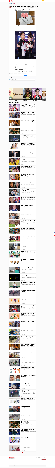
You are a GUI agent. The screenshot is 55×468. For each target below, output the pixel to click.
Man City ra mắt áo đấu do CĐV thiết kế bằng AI (28, 283)
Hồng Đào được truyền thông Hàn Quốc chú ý (28, 135)
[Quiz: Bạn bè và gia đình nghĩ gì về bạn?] (14, 231)
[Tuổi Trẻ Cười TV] (44, 457)
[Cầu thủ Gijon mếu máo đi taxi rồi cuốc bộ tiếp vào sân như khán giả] (14, 432)
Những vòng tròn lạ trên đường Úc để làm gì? (28, 336)
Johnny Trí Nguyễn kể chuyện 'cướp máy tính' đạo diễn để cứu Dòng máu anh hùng (28, 121)
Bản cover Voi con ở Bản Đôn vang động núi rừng (28, 445)
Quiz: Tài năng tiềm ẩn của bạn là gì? (27, 398)
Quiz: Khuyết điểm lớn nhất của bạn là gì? (27, 367)
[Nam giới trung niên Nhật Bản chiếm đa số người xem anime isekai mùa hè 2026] (14, 386)
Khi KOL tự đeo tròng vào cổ (25, 437)
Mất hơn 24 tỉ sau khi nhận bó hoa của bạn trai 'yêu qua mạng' (27, 98)
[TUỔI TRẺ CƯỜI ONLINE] (12, 458)
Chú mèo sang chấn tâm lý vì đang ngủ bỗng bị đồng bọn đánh (28, 244)
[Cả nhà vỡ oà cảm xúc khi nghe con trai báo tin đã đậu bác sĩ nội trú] (14, 393)
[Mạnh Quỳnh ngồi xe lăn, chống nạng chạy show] (14, 115)
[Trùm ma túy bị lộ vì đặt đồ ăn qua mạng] (14, 332)
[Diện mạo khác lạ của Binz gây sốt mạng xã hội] (14, 200)
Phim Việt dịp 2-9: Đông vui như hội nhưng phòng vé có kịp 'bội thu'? (27, 128)
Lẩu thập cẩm (25, 100)
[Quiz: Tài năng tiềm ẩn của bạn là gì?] (14, 401)
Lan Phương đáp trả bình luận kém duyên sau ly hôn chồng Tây (28, 190)
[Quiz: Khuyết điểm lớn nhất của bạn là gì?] (14, 370)
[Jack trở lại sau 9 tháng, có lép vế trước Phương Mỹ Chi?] (14, 177)
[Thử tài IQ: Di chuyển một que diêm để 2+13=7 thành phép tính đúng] (14, 277)
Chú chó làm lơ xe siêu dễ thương (26, 352)
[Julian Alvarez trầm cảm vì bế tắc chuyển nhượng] (14, 308)
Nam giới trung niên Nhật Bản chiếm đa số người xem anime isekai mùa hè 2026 (27, 384)
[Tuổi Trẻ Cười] (54, 234)
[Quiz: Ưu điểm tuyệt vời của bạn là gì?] (14, 301)
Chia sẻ (25, 75)
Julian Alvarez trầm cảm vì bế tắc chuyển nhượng (27, 306)
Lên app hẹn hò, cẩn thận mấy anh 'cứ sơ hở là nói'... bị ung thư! (28, 376)
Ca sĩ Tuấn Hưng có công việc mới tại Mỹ (27, 166)
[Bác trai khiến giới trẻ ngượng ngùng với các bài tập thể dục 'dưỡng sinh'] (14, 270)
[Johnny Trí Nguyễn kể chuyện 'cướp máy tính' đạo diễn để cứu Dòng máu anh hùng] (14, 123)
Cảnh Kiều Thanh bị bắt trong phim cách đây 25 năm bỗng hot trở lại (28, 182)
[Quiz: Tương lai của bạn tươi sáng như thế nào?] (14, 262)
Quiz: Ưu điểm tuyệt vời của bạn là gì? (27, 298)
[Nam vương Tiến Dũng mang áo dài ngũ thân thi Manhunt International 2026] (37, 94)
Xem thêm (22, 453)
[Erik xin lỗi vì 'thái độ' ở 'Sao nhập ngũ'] (14, 208)
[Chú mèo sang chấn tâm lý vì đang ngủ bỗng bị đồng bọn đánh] (14, 246)
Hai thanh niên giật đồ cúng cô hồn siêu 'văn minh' (28, 360)
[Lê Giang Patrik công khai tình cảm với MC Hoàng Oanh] (14, 161)
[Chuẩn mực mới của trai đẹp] (18, 94)
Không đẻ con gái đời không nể (26, 414)
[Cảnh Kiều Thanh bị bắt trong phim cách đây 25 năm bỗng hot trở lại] (14, 185)
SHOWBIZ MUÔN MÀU (35, 100)
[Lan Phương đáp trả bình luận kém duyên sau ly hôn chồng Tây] (14, 192)
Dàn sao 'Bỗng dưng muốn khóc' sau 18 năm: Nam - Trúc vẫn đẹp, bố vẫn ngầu (28, 152)
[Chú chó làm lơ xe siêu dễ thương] (14, 355)
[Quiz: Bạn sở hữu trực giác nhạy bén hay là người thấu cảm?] (14, 316)
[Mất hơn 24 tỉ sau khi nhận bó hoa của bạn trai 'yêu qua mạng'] (27, 94)
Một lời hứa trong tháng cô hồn (26, 251)
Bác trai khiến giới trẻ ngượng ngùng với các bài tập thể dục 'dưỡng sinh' (28, 268)
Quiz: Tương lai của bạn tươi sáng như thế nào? (27, 260)
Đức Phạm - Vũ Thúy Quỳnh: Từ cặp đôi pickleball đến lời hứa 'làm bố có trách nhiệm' (28, 144)
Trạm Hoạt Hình (16, 100)
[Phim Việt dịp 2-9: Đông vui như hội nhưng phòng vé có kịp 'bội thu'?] (14, 131)
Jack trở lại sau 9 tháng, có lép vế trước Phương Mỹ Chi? (27, 175)
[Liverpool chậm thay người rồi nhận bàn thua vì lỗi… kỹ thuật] (14, 239)
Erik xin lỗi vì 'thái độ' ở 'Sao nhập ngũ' (27, 205)
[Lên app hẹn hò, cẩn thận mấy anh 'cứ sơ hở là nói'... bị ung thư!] (14, 378)
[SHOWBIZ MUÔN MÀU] (27, 4)
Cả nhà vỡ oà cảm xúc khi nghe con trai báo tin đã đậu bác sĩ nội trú (28, 391)
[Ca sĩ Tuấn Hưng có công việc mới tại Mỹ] (14, 169)
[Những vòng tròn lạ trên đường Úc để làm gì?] (14, 339)
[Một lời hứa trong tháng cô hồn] (14, 254)
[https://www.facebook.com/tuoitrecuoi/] (54, 232)
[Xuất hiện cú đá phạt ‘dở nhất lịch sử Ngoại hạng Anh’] (14, 223)
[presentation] (8, 94)
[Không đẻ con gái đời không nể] (14, 417)
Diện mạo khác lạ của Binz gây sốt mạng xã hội (28, 198)
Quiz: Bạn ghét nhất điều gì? (25, 406)
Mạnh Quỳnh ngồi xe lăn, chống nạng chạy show (27, 113)
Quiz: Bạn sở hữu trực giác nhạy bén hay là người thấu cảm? (27, 314)
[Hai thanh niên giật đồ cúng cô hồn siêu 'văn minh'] (14, 362)
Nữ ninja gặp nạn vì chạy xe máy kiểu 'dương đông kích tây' (28, 291)
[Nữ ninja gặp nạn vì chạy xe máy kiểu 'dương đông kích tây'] (14, 293)
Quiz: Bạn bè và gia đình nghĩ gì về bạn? (27, 228)
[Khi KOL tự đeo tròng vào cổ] (14, 440)
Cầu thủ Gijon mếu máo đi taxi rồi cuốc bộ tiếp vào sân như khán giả (27, 430)
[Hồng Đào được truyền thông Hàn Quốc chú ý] (14, 138)
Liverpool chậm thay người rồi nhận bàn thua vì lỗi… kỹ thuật (28, 237)
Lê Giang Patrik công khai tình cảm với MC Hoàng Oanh (27, 159)
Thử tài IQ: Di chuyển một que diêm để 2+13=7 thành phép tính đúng (27, 275)
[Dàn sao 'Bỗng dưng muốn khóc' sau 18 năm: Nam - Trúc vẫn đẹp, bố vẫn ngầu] (14, 154)
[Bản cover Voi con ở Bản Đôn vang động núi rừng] (14, 448)
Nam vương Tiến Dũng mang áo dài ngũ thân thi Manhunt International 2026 (37, 98)
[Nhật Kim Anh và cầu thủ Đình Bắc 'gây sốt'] (14, 216)
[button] (26, 1)
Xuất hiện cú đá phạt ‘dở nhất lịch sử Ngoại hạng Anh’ (28, 221)
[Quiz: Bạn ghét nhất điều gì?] (14, 409)
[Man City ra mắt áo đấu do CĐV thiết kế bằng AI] (14, 285)
